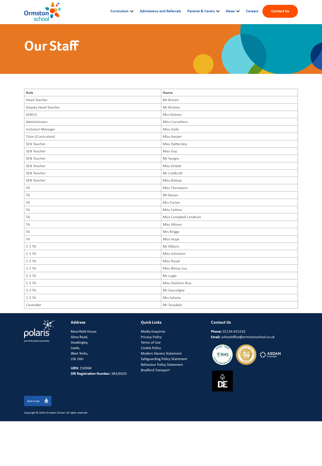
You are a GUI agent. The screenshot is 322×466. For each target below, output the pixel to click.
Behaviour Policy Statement (162, 364)
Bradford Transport (155, 370)
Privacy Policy (151, 336)
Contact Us (280, 10)
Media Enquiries (153, 331)
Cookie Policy (151, 347)
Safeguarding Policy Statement (164, 358)
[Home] (42, 11)
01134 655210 (234, 331)
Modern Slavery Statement (161, 353)
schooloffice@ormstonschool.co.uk (248, 336)
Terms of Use (151, 342)
